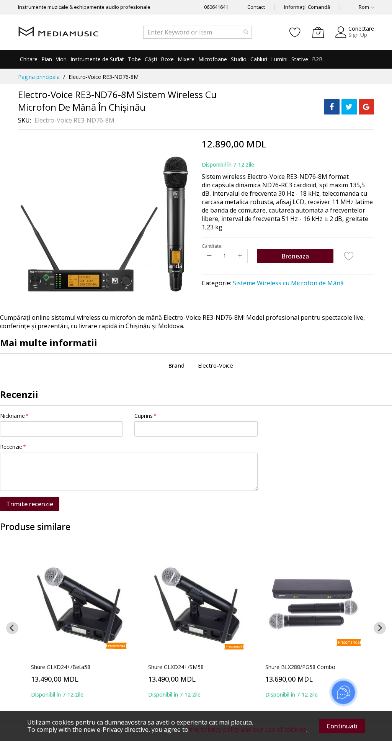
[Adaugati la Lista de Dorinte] (349, 256)
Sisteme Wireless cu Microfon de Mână (288, 283)
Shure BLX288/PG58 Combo (300, 667)
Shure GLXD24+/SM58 (176, 667)
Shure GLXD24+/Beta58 (60, 667)
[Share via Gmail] (366, 107)
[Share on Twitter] (349, 107)
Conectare (361, 28)
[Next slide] (380, 628)
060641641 (216, 6)
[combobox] (197, 32)
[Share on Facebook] (332, 107)
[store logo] (58, 32)
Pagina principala (39, 76)
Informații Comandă (307, 6)
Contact (256, 6)
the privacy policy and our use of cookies (248, 729)
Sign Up (357, 34)
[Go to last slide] (12, 628)
